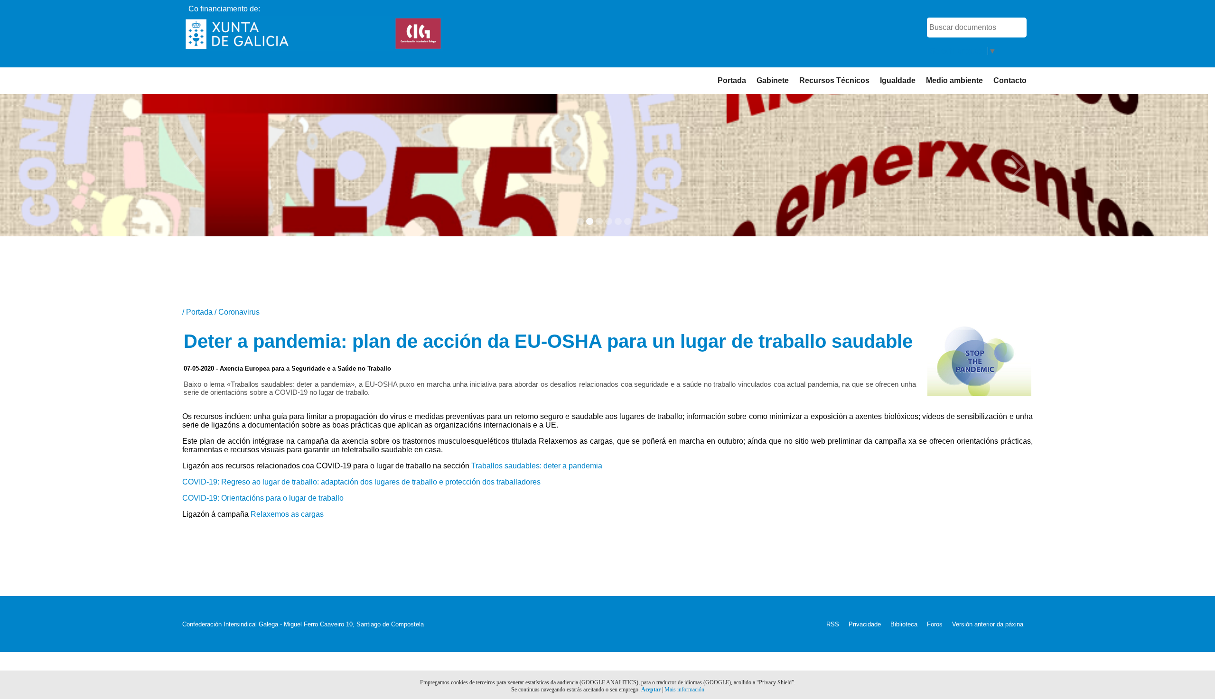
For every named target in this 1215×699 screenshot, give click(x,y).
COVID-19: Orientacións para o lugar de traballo (263, 498)
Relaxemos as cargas (287, 514)
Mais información (684, 689)
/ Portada (198, 312)
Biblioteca (903, 624)
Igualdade (898, 80)
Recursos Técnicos (834, 80)
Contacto (1010, 80)
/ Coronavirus (237, 312)
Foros (935, 624)
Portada (732, 80)
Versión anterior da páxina (987, 624)
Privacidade (865, 624)
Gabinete (773, 80)
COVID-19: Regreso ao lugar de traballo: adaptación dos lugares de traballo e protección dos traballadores (361, 482)
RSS (832, 624)
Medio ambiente (954, 80)
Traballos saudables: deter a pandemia (536, 466)
